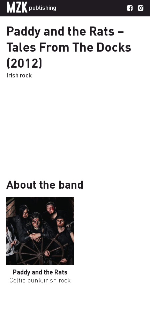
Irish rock (19, 75)
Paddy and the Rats (40, 272)
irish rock (57, 280)
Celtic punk (25, 280)
